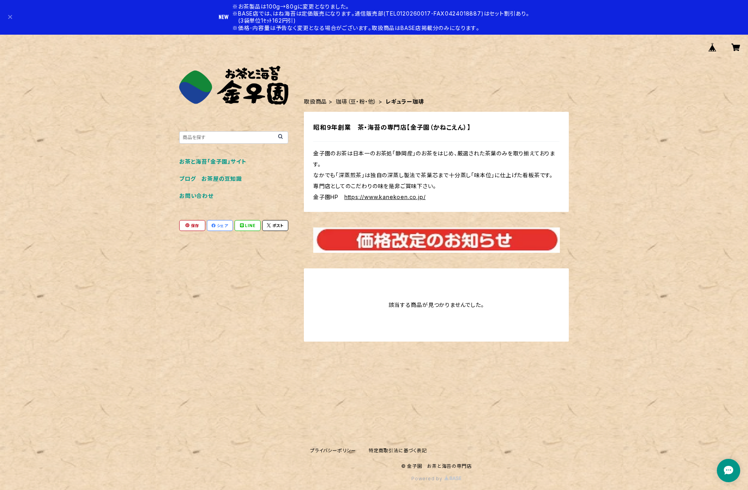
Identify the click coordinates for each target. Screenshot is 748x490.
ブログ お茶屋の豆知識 (210, 178)
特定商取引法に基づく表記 (398, 450)
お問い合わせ (196, 195)
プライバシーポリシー (333, 450)
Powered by (427, 478)
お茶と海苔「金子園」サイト (212, 161)
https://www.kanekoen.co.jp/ (385, 197)
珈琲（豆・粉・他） (356, 101)
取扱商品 (315, 101)
